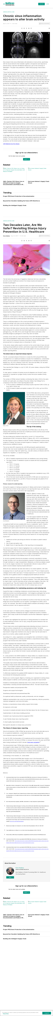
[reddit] (28, 28)
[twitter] (26, 28)
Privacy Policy (6, 1013)
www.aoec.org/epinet (33, 742)
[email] (31, 28)
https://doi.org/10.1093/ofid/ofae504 (17, 821)
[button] (4, 4)
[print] (49, 28)
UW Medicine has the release (11, 143)
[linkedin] (24, 28)
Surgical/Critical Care (8, 11)
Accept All (47, 1013)
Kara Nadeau (6, 235)
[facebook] (21, 28)
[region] (26, 1013)
